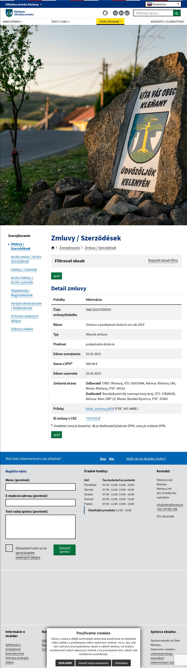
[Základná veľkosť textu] (121, 13)
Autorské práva (14, 653)
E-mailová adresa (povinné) (26, 496)
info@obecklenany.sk (170, 504)
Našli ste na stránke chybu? (146, 458)
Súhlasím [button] (65, 663)
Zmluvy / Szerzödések (100, 247)
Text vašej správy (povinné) (26, 511)
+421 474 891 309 (167, 509)
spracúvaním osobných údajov (28, 555)
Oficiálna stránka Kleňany (22, 4)
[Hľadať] (177, 13)
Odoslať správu (64, 550)
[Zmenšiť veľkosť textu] (115, 13)
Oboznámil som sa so (31, 552)
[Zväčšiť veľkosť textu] (127, 13)
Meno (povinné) (17, 480)
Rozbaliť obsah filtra (163, 260)
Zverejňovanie (69, 247)
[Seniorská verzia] (105, 13)
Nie (112, 459)
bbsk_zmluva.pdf (98, 408)
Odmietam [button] (121, 663)
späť (56, 276)
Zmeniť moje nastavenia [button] (93, 663)
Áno (103, 459)
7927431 (91, 418)
